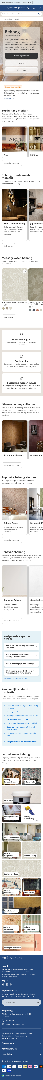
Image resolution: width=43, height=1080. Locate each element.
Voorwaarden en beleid (21, 1061)
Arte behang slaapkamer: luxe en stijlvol (22, 723)
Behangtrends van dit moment (18, 719)
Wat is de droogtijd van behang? (20, 663)
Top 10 (21, 63)
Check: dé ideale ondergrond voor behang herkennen (22, 707)
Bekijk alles (8, 246)
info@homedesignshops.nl (15, 1024)
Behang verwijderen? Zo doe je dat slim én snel (22, 734)
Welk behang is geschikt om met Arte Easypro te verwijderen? (20, 672)
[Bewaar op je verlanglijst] (24, 271)
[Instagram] (7, 984)
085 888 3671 (10, 1020)
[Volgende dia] (38, 142)
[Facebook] (3, 984)
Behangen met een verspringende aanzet (22, 716)
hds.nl (10, 1061)
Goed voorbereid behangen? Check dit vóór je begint (21, 728)
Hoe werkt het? (9, 98)
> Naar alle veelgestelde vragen (15, 678)
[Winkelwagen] (39, 7)
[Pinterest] (10, 984)
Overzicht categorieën (12, 19)
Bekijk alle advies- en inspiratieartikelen (22, 742)
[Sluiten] (38, 2)
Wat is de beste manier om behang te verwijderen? (17, 655)
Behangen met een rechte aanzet (19, 712)
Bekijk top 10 (9, 317)
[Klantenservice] (28, 7)
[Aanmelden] (38, 1002)
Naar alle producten (21, 56)
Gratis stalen (21, 70)
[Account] (34, 7)
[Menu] (3, 7)
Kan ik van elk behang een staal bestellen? (20, 646)
